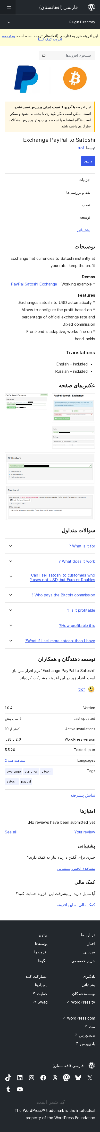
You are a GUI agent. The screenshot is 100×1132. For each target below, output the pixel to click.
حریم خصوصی (83, 960)
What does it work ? (77, 561)
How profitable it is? (77, 625)
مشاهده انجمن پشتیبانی (76, 868)
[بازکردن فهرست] (8, 7)
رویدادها (41, 984)
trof (81, 147)
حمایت (40, 993)
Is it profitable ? (81, 610)
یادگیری (89, 976)
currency (31, 771)
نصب (86, 204)
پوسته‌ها (41, 943)
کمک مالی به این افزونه (76, 904)
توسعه (85, 217)
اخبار (91, 943)
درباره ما (88, 934)
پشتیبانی (83, 230)
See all (11, 832)
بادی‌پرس (85, 1043)
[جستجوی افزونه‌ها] (44, 55)
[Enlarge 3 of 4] (88, 432)
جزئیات (84, 179)
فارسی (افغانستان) (68, 1065)
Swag (40, 1002)
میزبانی (89, 952)
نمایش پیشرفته (83, 795)
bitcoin (46, 771)
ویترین (42, 934)
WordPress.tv (80, 1002)
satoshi (12, 781)
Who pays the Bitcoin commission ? (63, 595)
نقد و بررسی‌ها (78, 192)
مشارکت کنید (36, 976)
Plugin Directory (82, 22)
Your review (84, 832)
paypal (26, 781)
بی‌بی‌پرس (84, 1035)
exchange (14, 771)
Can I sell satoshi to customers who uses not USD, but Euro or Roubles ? (62, 577)
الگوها (43, 960)
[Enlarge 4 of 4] (88, 459)
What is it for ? (82, 546)
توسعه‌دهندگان (83, 993)
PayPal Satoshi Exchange (34, 284)
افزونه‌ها (41, 952)
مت (89, 1026)
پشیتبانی (88, 984)
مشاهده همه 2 (15, 760)
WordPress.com (78, 1018)
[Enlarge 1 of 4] (88, 399)
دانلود (88, 161)
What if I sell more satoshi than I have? (60, 641)
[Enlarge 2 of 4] (41, 399)
